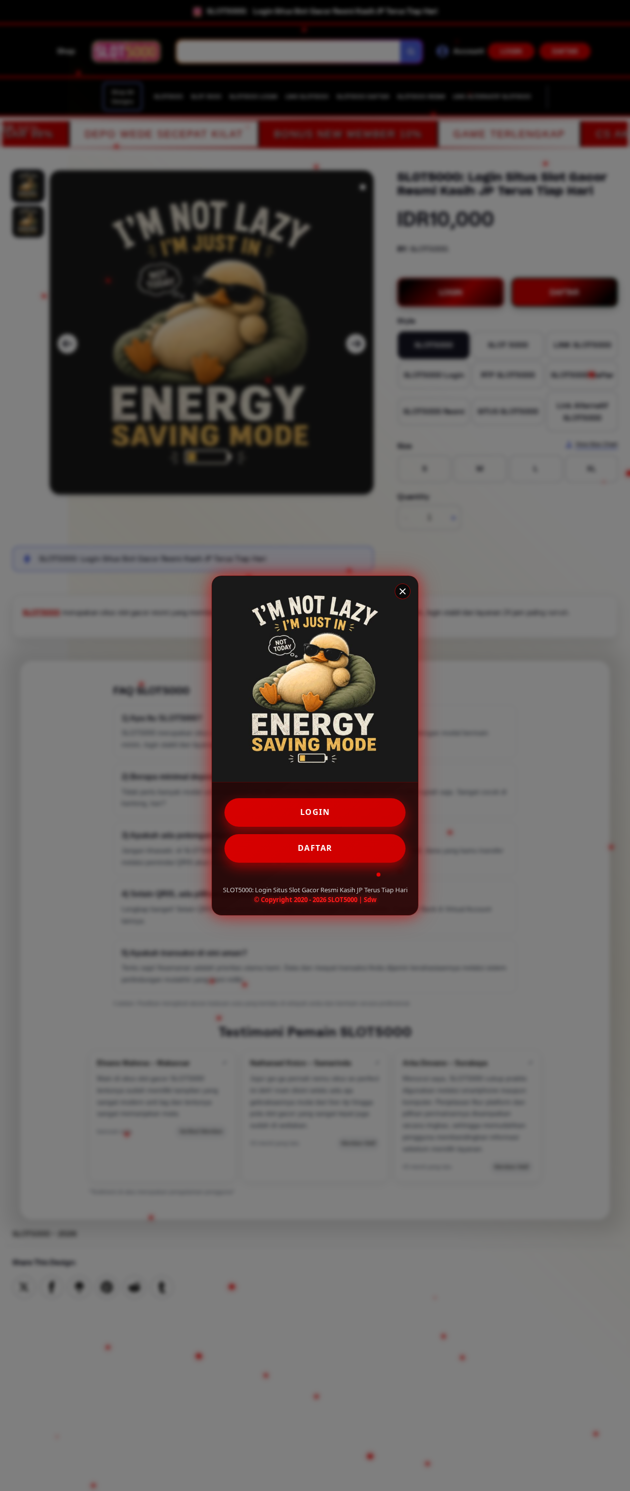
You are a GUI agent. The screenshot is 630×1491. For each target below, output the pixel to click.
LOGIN (315, 812)
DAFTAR (315, 848)
